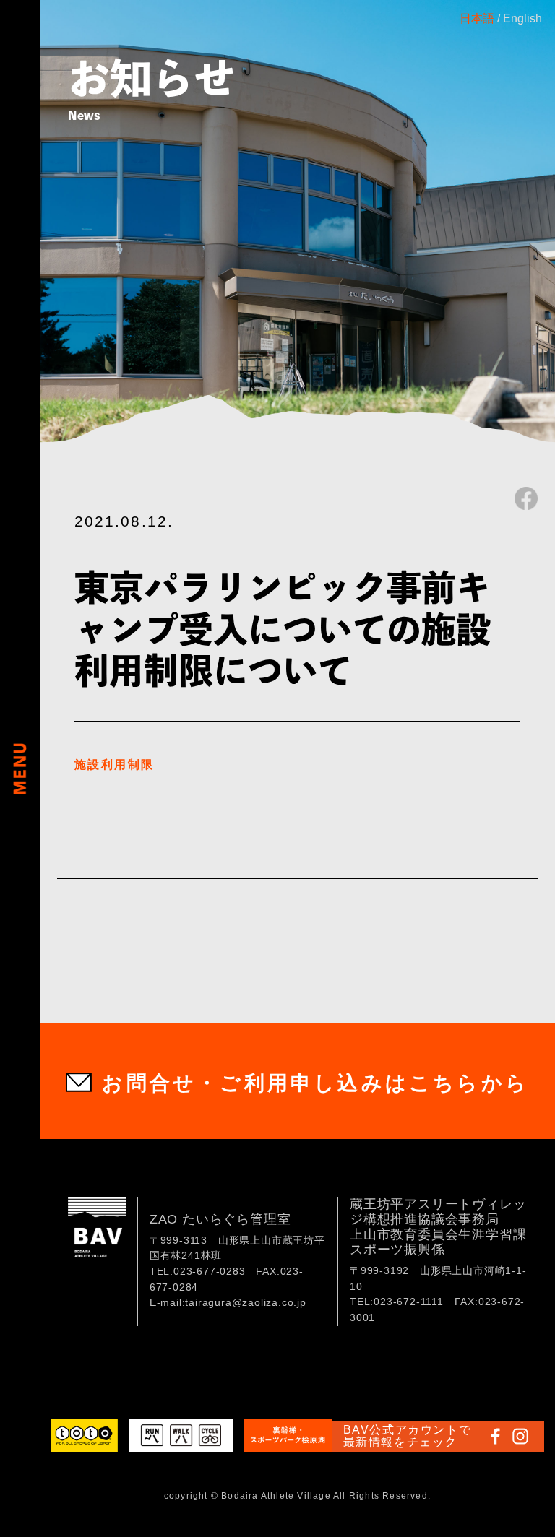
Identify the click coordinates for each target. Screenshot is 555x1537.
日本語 (477, 18)
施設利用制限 (114, 764)
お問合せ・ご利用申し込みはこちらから (315, 1083)
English (522, 18)
